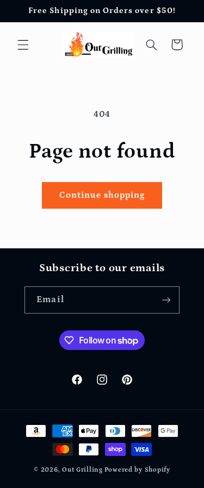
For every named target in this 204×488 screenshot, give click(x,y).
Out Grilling (82, 469)
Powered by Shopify (137, 469)
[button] (22, 44)
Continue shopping (102, 195)
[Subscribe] (165, 299)
